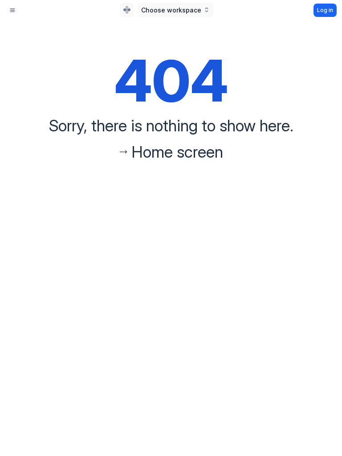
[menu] (12, 10)
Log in (325, 10)
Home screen (177, 152)
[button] (176, 10)
